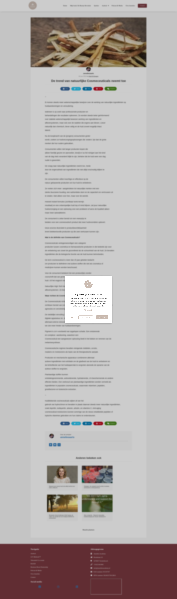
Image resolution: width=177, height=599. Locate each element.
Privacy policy (88, 310)
